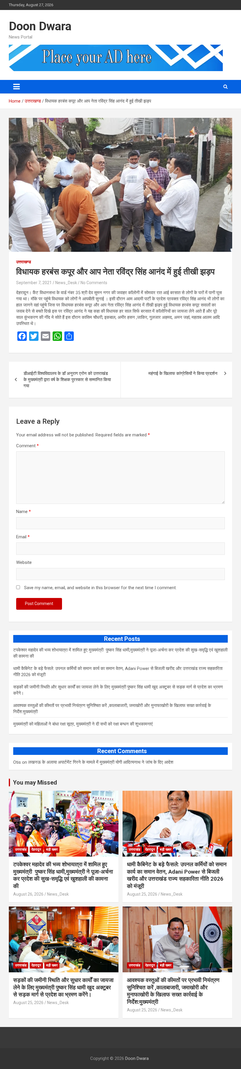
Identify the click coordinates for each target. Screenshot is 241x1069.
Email (23, 536)
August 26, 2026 (28, 894)
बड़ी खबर (52, 849)
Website (24, 562)
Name (23, 511)
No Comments (94, 282)
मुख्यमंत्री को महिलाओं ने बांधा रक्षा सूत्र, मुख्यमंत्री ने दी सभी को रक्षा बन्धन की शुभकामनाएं (83, 724)
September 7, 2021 (34, 282)
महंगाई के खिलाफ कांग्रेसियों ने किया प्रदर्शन (182, 373)
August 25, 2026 (142, 894)
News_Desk (66, 282)
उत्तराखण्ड (23, 261)
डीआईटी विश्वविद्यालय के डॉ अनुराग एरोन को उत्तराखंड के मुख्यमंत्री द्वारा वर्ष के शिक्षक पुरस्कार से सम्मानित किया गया (67, 379)
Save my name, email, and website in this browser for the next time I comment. (100, 587)
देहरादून (36, 849)
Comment (27, 445)
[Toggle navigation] (16, 86)
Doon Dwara (40, 26)
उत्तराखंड (20, 849)
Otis (17, 762)
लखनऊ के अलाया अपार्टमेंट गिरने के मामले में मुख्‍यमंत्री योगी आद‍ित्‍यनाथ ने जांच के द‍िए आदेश (100, 762)
